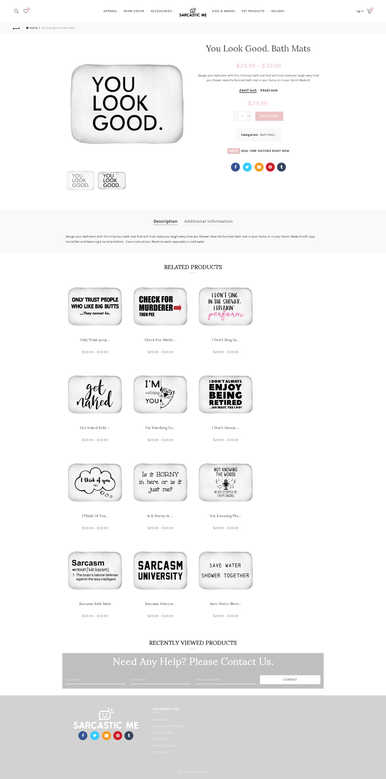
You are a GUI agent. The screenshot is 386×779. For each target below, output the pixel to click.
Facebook (235, 167)
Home (34, 28)
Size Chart (160, 739)
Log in (359, 11)
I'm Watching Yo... (160, 428)
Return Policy (162, 732)
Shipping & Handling (168, 726)
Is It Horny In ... (160, 516)
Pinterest (270, 167)
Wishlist (28, 9)
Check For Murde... (160, 340)
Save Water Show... (225, 604)
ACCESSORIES (161, 11)
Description (165, 221)
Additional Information (208, 221)
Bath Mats (267, 135)
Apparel (110, 11)
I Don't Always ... (225, 428)
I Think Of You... (95, 516)
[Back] (16, 27)
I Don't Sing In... (225, 340)
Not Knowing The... (226, 516)
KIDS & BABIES (223, 11)
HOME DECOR (134, 11)
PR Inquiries (161, 752)
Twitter (247, 167)
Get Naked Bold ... (95, 428)
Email (259, 167)
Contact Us (161, 720)
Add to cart (269, 116)
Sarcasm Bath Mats (95, 604)
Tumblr (281, 167)
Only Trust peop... (95, 340)
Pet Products (253, 11)
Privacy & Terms (165, 745)
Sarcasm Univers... (160, 604)
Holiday (277, 11)
